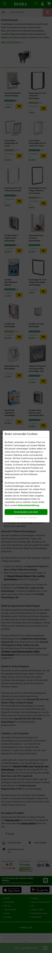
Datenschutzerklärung (28, 505)
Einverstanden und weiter (26, 512)
